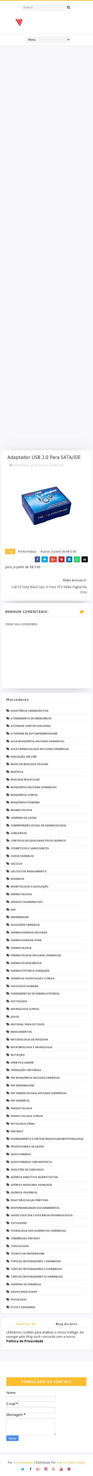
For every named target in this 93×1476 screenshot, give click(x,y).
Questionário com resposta (31, 1162)
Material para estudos (27, 1024)
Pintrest (17, 1131)
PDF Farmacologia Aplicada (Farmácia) (39, 1093)
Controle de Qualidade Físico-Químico (38, 840)
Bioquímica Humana (25, 802)
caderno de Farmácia (26, 1284)
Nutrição (18, 1054)
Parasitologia (21, 1108)
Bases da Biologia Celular (29, 764)
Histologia (19, 1001)
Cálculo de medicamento (28, 871)
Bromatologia (21, 810)
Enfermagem (20, 917)
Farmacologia (21, 947)
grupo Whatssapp (24, 1291)
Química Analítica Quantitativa (34, 1177)
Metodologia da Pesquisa (29, 1039)
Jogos (15, 1016)
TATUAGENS (19, 1223)
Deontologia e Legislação (29, 886)
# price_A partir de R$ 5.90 (58, 551)
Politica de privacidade (26, 1325)
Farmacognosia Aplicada (29, 932)
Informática (21, 465)
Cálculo (16, 863)
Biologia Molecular (25, 779)
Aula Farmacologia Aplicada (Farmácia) (40, 749)
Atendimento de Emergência (31, 718)
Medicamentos (21, 1031)
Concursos (19, 833)
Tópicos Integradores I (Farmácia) (36, 1261)
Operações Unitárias (26, 1070)
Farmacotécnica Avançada (30, 970)
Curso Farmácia (22, 856)
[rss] (53, 1468)
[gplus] (38, 1468)
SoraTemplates (23, 1462)
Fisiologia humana (24, 986)
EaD (13, 909)
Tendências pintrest (25, 1238)
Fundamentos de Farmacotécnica (35, 993)
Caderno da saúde (24, 817)
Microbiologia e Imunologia (31, 1047)
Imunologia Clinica (25, 1009)
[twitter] (23, 1468)
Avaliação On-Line (24, 756)
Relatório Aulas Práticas (29, 1200)
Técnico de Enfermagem (27, 1253)
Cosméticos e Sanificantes (30, 848)
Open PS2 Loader (22, 1062)
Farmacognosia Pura (26, 940)
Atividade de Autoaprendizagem (34, 733)
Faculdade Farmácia (25, 924)
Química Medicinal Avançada (31, 1184)
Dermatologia (21, 894)
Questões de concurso (27, 1169)
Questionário (21, 1154)
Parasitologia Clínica (27, 1116)
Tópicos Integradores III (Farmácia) (37, 1276)
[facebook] (30, 1468)
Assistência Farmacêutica (30, 710)
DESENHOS (17, 878)
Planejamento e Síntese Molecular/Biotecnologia (47, 1138)
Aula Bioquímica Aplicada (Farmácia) (37, 741)
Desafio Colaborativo (26, 902)
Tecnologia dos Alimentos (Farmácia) (38, 1230)
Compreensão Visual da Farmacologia (38, 825)
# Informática (27, 551)
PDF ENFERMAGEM (22, 1085)
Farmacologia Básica (26, 963)
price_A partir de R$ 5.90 (46, 465)
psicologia (18, 1299)
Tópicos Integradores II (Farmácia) (36, 1269)
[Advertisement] (46, 249)
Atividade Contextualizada (31, 725)
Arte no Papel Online (71, 1462)
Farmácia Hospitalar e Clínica (32, 978)
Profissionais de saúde (27, 1146)
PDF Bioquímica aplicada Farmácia (35, 1077)
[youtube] (61, 1468)
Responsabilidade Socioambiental (35, 1207)
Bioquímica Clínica (24, 794)
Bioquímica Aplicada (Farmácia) (33, 787)
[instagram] (46, 1468)
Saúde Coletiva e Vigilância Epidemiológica (42, 1215)
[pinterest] (69, 1468)
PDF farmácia (20, 1100)
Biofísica (17, 771)
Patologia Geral (23, 1123)
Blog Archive (66, 1324)
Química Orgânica (24, 1192)
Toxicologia (20, 1246)
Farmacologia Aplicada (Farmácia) (36, 955)
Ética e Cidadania (23, 1307)
